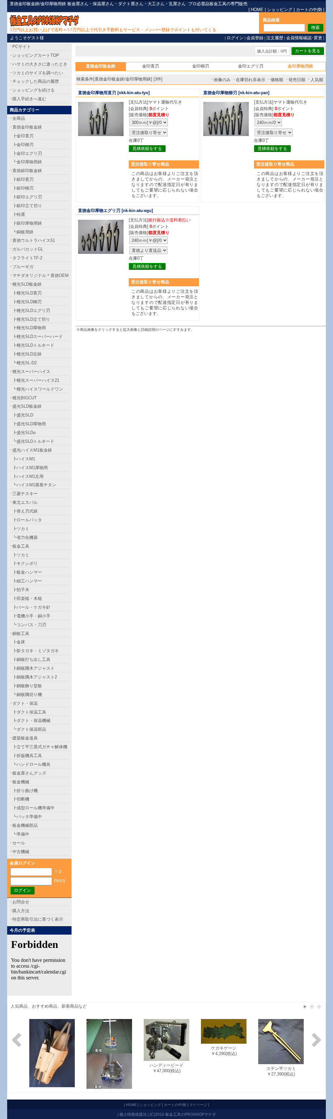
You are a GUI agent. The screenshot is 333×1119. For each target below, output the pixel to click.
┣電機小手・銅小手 (31, 616)
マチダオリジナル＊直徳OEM (40, 275)
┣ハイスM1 (23, 458)
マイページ (198, 1105)
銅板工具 (20, 633)
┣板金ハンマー (27, 572)
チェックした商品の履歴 (35, 81)
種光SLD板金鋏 (27, 284)
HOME (257, 9)
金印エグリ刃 (250, 66)
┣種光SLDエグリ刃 (31, 310)
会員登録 (254, 37)
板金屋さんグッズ (29, 773)
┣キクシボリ (25, 563)
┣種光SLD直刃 (27, 293)
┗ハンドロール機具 (31, 764)
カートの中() (309, 9)
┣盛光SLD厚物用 (29, 423)
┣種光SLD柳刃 (27, 301)
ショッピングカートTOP (35, 55)
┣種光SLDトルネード (33, 345)
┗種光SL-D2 (24, 362)
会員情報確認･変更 (304, 37)
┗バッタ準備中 (27, 816)
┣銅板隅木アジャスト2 (34, 677)
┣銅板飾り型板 (27, 685)
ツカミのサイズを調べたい (37, 72)
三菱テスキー (25, 493)
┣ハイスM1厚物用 (30, 467)
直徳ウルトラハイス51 (33, 240)
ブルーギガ (22, 266)
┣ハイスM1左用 (28, 476)
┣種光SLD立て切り (31, 319)
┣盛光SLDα (24, 432)
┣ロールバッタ (27, 519)
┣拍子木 (20, 589)
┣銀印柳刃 (22, 188)
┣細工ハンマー (27, 580)
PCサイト (21, 46)
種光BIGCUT (24, 397)
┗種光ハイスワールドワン (37, 389)
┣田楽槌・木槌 (27, 598)
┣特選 (18, 214)
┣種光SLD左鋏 (27, 354)
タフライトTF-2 (27, 257)
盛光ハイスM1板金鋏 (32, 450)
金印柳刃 (200, 66)
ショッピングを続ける (33, 90)
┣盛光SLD (22, 415)
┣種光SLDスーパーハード (37, 336)
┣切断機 (20, 799)
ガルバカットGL (27, 249)
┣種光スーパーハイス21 (35, 380)
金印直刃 (150, 66)
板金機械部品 (25, 825)
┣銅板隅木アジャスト (33, 668)
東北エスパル (25, 502)
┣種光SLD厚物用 (29, 327)
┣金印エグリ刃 (27, 153)
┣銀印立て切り (27, 205)
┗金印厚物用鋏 (27, 161)
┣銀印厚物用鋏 (27, 223)
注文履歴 (274, 37)
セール (18, 842)
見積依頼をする (147, 148)
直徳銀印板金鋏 (27, 170)
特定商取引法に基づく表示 (37, 919)
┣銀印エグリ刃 (27, 196)
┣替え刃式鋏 (25, 511)
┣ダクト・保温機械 (31, 720)
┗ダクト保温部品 (29, 729)
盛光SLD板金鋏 (27, 406)
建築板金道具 (25, 738)
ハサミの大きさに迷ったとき (39, 64)
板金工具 (20, 546)
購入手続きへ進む (29, 98)
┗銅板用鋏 (22, 232)
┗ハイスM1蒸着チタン (34, 484)
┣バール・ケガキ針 (31, 607)
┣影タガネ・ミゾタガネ (35, 650)
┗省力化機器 (25, 537)
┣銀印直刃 (22, 179)
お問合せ (20, 902)
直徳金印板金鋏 (27, 127)
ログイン (235, 37)
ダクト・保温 (25, 703)
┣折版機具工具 (27, 755)
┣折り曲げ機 (25, 790)
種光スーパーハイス (31, 371)
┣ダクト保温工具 (29, 712)
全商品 (18, 118)
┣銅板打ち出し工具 (31, 659)
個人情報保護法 (133, 1114)
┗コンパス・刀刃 (29, 624)
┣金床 (18, 642)
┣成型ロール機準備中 (33, 807)
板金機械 (20, 781)
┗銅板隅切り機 (27, 694)
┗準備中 (20, 834)
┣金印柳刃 (22, 144)
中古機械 (20, 851)
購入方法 (20, 910)
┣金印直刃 (22, 135)
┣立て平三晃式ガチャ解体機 (39, 746)
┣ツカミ (20, 528)
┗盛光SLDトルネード (33, 441)
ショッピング (279, 9)
